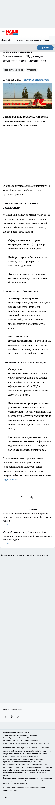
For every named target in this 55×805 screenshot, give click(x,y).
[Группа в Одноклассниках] (12, 717)
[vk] (23, 497)
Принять (45, 47)
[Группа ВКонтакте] (5, 717)
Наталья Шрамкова (36, 79)
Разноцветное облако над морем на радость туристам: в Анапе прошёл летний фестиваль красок (27, 518)
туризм (31, 69)
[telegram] (32, 497)
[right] (52, 40)
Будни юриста (12, 479)
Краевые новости (33, 40)
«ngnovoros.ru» (23, 732)
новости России (13, 69)
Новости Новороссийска (12, 40)
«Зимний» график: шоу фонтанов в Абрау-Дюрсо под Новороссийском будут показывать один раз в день (27, 537)
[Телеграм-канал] (18, 717)
